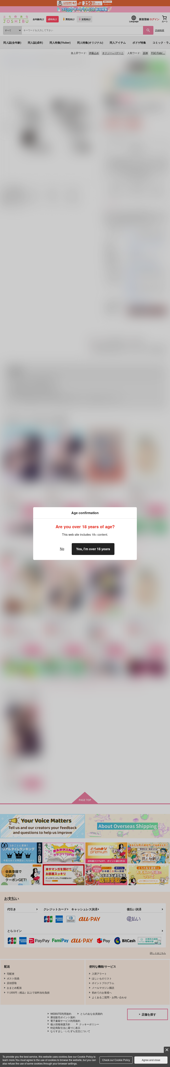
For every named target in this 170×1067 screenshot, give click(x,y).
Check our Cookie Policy (116, 1060)
